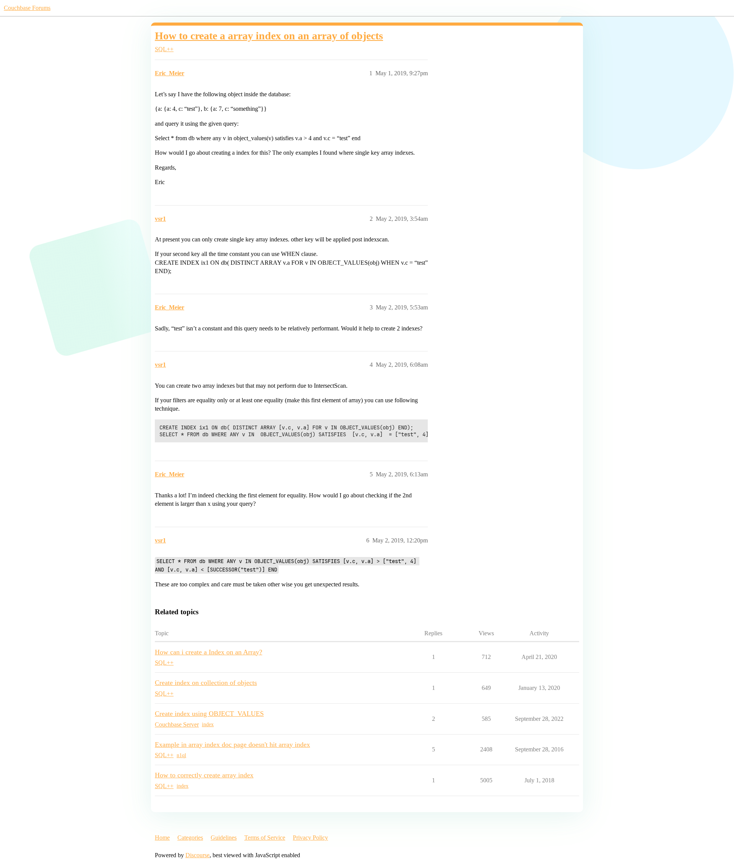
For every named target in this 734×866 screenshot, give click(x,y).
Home (162, 837)
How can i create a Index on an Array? (208, 652)
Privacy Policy (310, 837)
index (208, 724)
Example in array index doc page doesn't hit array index (232, 744)
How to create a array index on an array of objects (269, 36)
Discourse (197, 855)
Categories (190, 837)
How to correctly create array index (204, 775)
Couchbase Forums (27, 8)
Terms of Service (264, 837)
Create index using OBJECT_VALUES (209, 713)
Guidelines (224, 837)
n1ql (181, 755)
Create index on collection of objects (206, 682)
